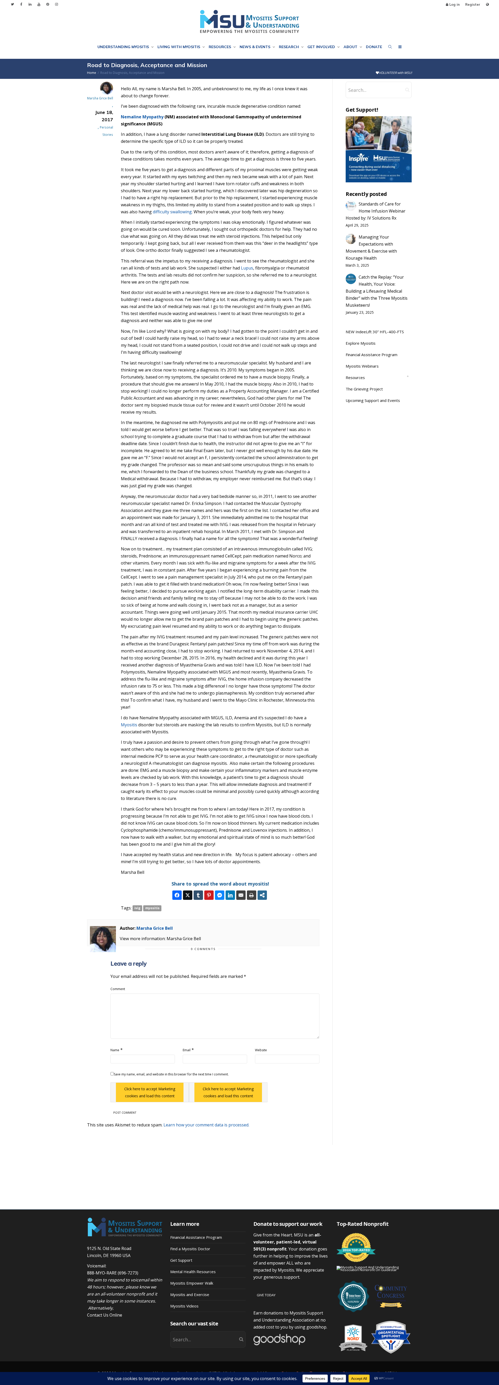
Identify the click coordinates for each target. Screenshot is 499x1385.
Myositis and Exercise (189, 1294)
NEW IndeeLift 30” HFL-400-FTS (375, 331)
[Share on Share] (262, 895)
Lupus (247, 268)
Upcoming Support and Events (373, 400)
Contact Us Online (104, 1315)
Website (261, 1050)
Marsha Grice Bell (154, 928)
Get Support (181, 1260)
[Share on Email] (241, 895)
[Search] (390, 47)
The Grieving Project (364, 389)
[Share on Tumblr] (198, 895)
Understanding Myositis (123, 46)
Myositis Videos (184, 1306)
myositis (152, 908)
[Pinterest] (47, 4)
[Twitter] (12, 4)
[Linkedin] (30, 4)
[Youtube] (39, 4)
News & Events (255, 46)
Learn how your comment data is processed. (206, 1125)
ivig (137, 908)
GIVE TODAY (266, 1295)
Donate (374, 46)
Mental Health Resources (193, 1271)
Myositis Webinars (362, 366)
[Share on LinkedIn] (230, 895)
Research (289, 46)
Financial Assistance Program (371, 354)
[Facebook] (21, 4)
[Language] (487, 4)
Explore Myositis (361, 343)
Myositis (129, 725)
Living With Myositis (179, 46)
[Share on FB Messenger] (219, 895)
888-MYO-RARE (102, 1273)
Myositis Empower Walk (191, 1283)
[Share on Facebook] (177, 895)
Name (114, 1050)
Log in (454, 4)
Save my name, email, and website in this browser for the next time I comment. (171, 1074)
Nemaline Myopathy (142, 117)
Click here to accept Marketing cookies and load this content (149, 1092)
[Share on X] (187, 895)
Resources (220, 46)
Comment (117, 989)
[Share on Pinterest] (209, 895)
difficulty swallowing (172, 212)
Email (187, 1050)
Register (472, 4)
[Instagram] (56, 4)
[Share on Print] (251, 895)
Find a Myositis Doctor (190, 1248)
